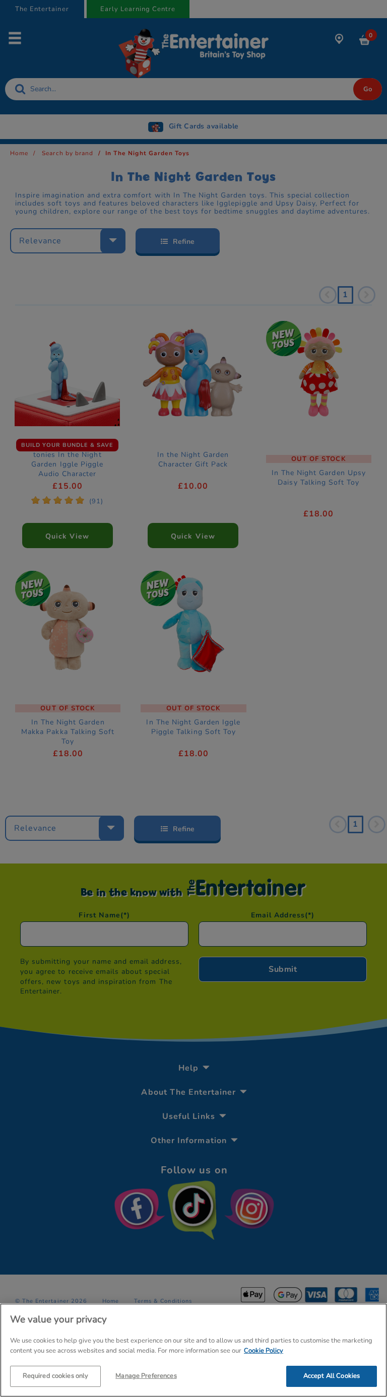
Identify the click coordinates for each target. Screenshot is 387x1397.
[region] (193, 1350)
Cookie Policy (263, 1350)
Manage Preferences (145, 1375)
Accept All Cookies (331, 1375)
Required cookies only (56, 1375)
